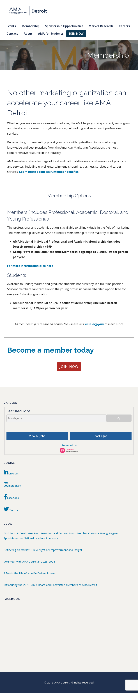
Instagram (14, 485)
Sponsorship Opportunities (64, 26)
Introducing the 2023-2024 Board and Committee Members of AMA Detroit (50, 585)
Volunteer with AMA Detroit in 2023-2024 (29, 561)
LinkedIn (13, 473)
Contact (12, 34)
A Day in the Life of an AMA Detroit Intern (29, 573)
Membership (30, 26)
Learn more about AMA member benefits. (49, 172)
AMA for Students (50, 34)
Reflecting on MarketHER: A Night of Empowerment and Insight (43, 550)
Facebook (13, 498)
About (28, 34)
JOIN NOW (76, 34)
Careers (124, 26)
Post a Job (101, 436)
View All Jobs (37, 436)
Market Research (101, 26)
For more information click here (30, 266)
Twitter (13, 510)
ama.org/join (94, 324)
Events (11, 26)
